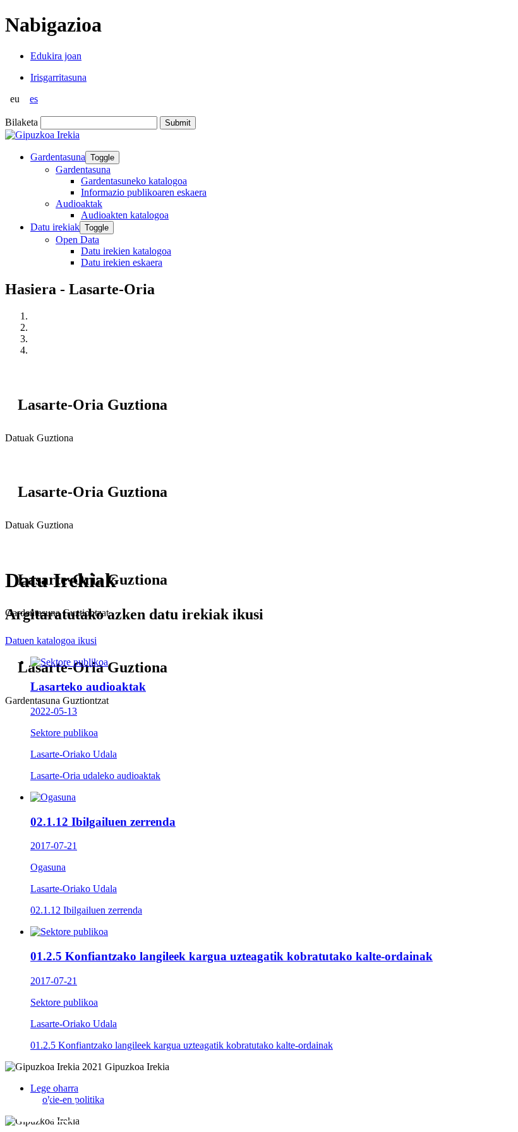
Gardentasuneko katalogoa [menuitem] (134, 181)
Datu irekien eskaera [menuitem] (121, 262)
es (34, 98)
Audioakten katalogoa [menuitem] (125, 215)
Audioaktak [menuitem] (79, 203)
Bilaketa (21, 122)
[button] (28, 1108)
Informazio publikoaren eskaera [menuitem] (144, 192)
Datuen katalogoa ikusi (51, 640)
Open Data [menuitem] (77, 239)
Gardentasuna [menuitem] (83, 169)
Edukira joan (55, 56)
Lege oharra (54, 1088)
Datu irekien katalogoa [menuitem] (126, 251)
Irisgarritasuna (58, 77)
